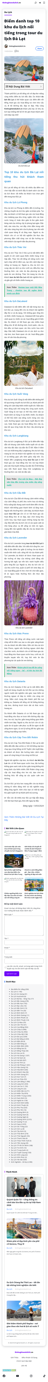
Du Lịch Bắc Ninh (17, 1008)
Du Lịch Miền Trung (18, 1096)
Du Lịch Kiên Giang (18, 1074)
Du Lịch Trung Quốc (18, 1150)
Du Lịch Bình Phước (18, 1018)
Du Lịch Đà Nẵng (17, 1039)
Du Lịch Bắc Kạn (17, 1003)
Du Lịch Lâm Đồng (18, 1081)
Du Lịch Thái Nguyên (19, 1136)
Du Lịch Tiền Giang (18, 1143)
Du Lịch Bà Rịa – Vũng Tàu (20, 999)
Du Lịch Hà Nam (17, 1058)
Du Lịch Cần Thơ (17, 1025)
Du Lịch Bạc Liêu (17, 1006)
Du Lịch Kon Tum (17, 1077)
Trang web (8, 957)
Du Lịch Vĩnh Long (17, 1155)
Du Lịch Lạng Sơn (17, 1084)
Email (7, 948)
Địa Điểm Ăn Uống (18, 989)
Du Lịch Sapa (16, 1124)
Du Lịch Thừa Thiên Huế (20, 1141)
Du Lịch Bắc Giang (18, 1001)
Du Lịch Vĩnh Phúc (18, 1157)
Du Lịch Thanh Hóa (18, 1138)
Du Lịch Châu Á (16, 1029)
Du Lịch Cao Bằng (17, 1027)
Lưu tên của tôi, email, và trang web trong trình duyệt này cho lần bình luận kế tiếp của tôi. (24, 967)
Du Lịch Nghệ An (17, 1100)
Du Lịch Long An (17, 1089)
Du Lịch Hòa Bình (17, 1070)
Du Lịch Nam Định (18, 1098)
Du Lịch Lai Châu (17, 1079)
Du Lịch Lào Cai (16, 1086)
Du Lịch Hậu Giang (18, 1067)
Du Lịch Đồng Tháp (18, 1051)
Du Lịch (14, 992)
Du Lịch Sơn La (16, 1129)
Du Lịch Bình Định (18, 1013)
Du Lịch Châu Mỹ (17, 1034)
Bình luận (8, 914)
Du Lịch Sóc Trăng (17, 1126)
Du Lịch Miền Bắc (17, 1091)
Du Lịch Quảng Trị (18, 1122)
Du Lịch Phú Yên (17, 1110)
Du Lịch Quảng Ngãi (18, 1117)
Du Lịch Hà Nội (16, 1060)
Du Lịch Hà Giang (17, 1055)
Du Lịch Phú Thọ (17, 1108)
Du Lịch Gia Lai (16, 1053)
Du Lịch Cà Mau (17, 1022)
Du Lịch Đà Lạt (16, 1037)
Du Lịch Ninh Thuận (18, 1105)
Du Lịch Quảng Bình (18, 1112)
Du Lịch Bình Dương (18, 1015)
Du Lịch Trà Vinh (17, 1148)
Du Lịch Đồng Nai (17, 1048)
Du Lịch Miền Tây (17, 1093)
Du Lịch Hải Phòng (18, 1065)
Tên (6, 938)
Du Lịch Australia (17, 996)
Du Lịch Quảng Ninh (18, 1119)
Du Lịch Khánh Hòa (18, 1072)
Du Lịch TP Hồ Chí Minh (20, 1145)
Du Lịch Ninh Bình (18, 1103)
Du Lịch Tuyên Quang (19, 1152)
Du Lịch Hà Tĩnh (17, 1063)
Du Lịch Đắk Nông (17, 1044)
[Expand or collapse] (41, 86)
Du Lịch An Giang (17, 994)
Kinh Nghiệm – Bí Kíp (19, 1162)
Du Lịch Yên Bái (17, 1160)
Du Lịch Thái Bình (17, 1134)
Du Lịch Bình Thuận (18, 1020)
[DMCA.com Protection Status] (24, 1370)
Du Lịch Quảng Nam (18, 1115)
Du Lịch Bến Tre (17, 1010)
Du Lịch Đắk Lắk (17, 1041)
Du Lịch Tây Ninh (17, 1131)
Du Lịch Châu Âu (17, 1032)
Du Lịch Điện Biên (17, 1046)
